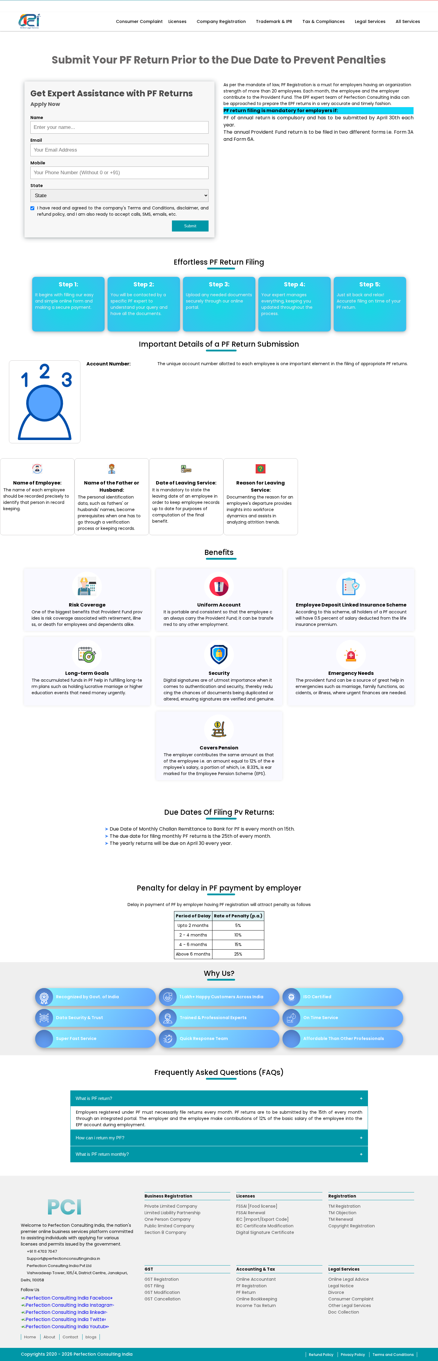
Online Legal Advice (348, 1279)
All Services (408, 21)
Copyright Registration (351, 1226)
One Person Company (168, 1219)
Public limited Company (169, 1226)
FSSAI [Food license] (256, 1206)
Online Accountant (256, 1279)
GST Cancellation (163, 1299)
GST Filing (154, 1286)
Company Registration (222, 21)
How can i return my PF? (100, 1137)
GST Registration (162, 1279)
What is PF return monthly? (102, 1154)
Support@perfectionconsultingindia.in (63, 1258)
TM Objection (342, 1213)
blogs (91, 1337)
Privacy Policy (353, 1354)
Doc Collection (343, 1312)
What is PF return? (94, 1098)
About (49, 1337)
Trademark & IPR (274, 21)
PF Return (246, 1292)
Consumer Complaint (139, 21)
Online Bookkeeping (256, 1299)
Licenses (178, 21)
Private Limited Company (171, 1206)
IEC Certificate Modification (264, 1226)
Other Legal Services (349, 1305)
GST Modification (162, 1292)
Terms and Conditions (393, 1354)
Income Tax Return (256, 1305)
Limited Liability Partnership (173, 1213)
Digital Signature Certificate (265, 1232)
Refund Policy (321, 1354)
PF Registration (251, 1286)
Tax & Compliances (324, 21)
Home (30, 1337)
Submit (190, 226)
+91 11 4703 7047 (42, 1251)
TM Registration (344, 1206)
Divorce (336, 1292)
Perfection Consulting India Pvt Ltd (59, 1266)
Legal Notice (341, 1286)
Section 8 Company (165, 1232)
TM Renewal (340, 1219)
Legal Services (371, 21)
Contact (70, 1337)
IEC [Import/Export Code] (262, 1219)
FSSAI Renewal (250, 1213)
